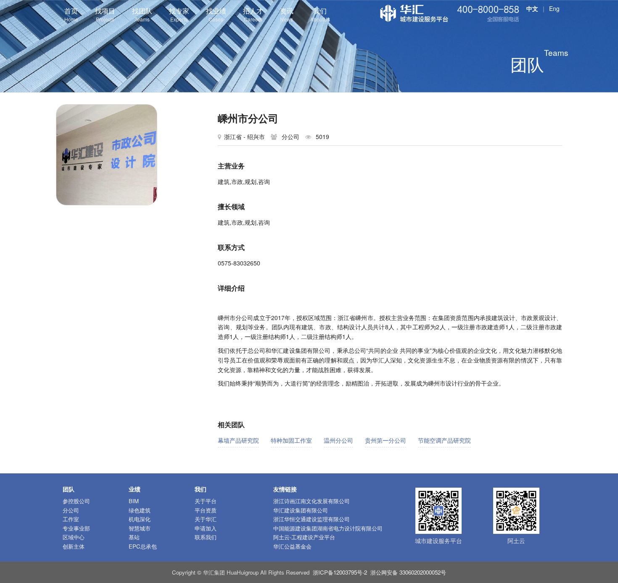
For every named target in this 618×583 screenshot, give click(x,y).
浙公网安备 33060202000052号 (408, 572)
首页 (71, 14)
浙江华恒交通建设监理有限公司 (311, 519)
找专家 (179, 14)
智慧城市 (140, 528)
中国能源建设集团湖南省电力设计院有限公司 (328, 528)
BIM (134, 501)
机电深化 (140, 519)
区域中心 (74, 537)
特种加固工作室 (291, 440)
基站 (134, 537)
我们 (320, 14)
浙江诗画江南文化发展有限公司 (311, 501)
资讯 (286, 14)
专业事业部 (76, 528)
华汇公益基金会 (292, 546)
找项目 (105, 14)
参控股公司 (76, 501)
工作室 (71, 519)
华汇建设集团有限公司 (300, 510)
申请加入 (206, 528)
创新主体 (74, 546)
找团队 (142, 14)
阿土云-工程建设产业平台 (304, 537)
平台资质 (206, 510)
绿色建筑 (140, 510)
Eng (554, 8)
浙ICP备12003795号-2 (340, 572)
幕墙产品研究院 (238, 440)
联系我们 (206, 537)
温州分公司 (338, 440)
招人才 (253, 14)
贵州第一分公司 (385, 440)
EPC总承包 (143, 546)
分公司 (71, 510)
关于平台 (206, 501)
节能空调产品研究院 (444, 440)
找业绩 (216, 14)
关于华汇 (206, 519)
